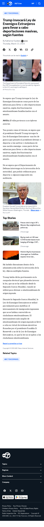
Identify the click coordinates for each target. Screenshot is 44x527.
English (23, 55)
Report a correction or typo (12, 343)
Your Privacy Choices (20, 506)
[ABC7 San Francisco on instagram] (16, 490)
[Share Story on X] (10, 50)
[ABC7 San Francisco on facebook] (4, 490)
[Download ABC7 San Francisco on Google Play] (21, 497)
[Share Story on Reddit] (15, 50)
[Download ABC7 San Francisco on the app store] (8, 497)
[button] (3, 3)
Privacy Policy (6, 506)
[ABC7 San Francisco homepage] (9, 3)
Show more (35, 210)
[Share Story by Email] (26, 50)
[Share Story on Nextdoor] (21, 50)
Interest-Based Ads (19, 511)
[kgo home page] (6, 455)
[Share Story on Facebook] (4, 50)
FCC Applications (23, 513)
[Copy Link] (32, 50)
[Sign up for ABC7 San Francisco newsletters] (22, 490)
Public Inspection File (9, 513)
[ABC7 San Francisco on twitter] (10, 490)
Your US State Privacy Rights (29, 508)
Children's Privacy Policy (10, 508)
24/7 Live (18, 3)
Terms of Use (6, 511)
